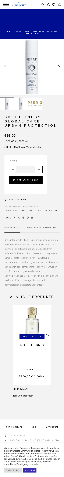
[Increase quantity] (39, 169)
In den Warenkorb (26, 180)
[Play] (7, 104)
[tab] (12, 229)
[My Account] (48, 5)
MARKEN (23, 210)
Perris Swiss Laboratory (42, 210)
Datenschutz (14, 427)
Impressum (51, 427)
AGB (34, 427)
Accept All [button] (30, 470)
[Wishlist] (53, 5)
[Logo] (19, 4)
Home (9, 32)
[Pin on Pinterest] (27, 218)
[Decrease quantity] (12, 169)
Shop (18, 32)
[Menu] (6, 4)
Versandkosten (34, 147)
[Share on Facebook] (14, 218)
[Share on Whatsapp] (32, 218)
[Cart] (59, 5)
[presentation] (5, 67)
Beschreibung (12, 227)
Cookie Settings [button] (13, 470)
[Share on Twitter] (19, 218)
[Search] (42, 5)
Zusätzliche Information (41, 227)
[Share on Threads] (23, 218)
